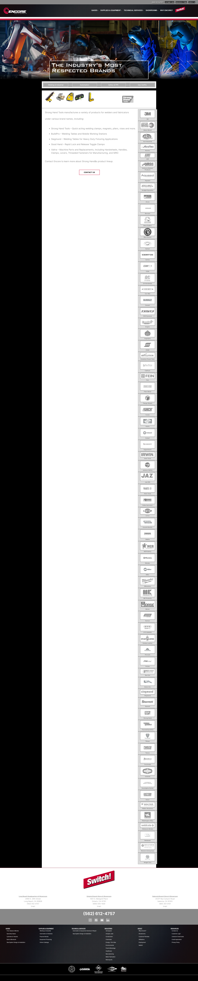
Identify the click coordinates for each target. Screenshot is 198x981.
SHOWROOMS (152, 10)
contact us (192, 2)
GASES (94, 10)
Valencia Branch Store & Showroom (165, 896)
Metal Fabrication (110, 957)
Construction (109, 936)
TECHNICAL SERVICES (134, 10)
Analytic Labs (109, 933)
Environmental (110, 945)
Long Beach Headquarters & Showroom (33, 896)
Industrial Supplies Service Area (56, 977)
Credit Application (177, 939)
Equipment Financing (46, 939)
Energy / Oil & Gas (111, 942)
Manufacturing (110, 954)
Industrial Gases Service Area (39, 977)
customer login (169, 2)
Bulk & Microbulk (11, 939)
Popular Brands (44, 936)
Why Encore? (142, 931)
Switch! (141, 945)
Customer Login (176, 933)
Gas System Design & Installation (16, 942)
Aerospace (109, 931)
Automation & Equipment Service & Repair (84, 931)
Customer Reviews (144, 936)
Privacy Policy (176, 942)
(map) (33, 906)
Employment (142, 942)
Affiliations (141, 939)
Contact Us (89, 172)
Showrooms (142, 933)
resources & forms (181, 2)
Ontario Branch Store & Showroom (99, 896)
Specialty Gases (11, 933)
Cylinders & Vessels (12, 936)
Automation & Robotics (46, 933)
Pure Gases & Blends (13, 931)
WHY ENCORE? (166, 10)
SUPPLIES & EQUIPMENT (111, 10)
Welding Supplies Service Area (122, 977)
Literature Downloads (178, 936)
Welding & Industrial (45, 931)
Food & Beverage (111, 948)
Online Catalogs (44, 942)
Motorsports (109, 959)
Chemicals (109, 939)
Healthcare (109, 951)
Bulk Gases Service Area (8, 977)
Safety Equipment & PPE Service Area (74, 977)
